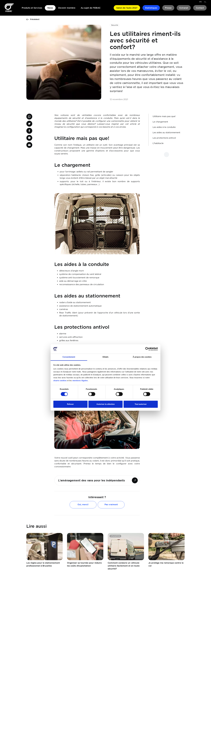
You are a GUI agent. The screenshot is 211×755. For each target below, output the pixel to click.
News (50, 8)
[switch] (91, 394)
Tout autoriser (141, 404)
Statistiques (151, 8)
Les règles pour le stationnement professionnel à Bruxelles (43, 564)
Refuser (70, 404)
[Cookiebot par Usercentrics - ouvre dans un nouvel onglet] (147, 349)
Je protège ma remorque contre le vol (166, 564)
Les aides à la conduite (164, 127)
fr (200, 2)
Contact (200, 8)
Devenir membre (66, 8)
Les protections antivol (164, 138)
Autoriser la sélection (105, 404)
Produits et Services (32, 8)
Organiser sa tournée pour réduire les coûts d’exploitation (84, 564)
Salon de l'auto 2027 (126, 8)
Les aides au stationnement (166, 132)
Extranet (183, 8)
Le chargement (160, 122)
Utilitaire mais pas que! (164, 116)
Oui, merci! (83, 504)
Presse (168, 8)
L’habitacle (158, 143)
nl (205, 2)
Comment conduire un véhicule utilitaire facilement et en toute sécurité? (124, 566)
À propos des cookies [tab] (142, 357)
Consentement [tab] (69, 357)
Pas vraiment (111, 504)
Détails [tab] (106, 357)
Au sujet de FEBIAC (90, 8)
